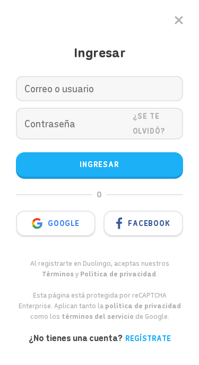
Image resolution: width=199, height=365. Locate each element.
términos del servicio (98, 316)
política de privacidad (143, 305)
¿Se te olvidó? (149, 123)
